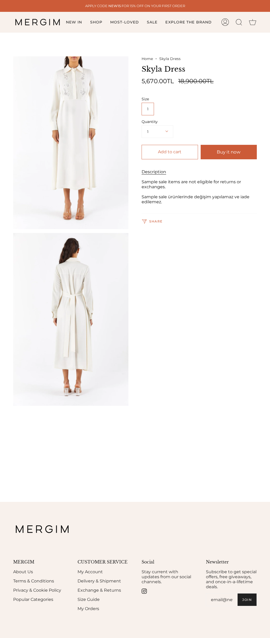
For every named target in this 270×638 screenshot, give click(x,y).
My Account (90, 571)
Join (247, 600)
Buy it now (228, 152)
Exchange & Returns (99, 590)
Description (154, 171)
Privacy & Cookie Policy (37, 590)
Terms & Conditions (33, 580)
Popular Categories (33, 599)
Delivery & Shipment (99, 580)
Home (147, 58)
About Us (23, 571)
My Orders (88, 608)
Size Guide (89, 599)
